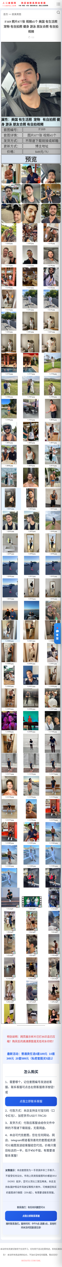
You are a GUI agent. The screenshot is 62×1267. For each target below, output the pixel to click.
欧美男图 (16, 14)
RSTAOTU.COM (28, 1261)
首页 (5, 14)
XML (38, 1261)
